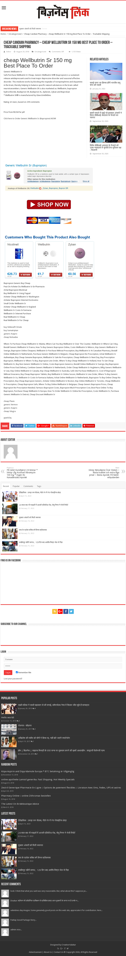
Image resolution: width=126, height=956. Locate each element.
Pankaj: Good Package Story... (23, 920)
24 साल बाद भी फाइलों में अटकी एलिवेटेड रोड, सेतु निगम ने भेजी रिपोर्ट (43, 505)
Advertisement (35, 952)
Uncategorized (15, 34)
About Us (48, 952)
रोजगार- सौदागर (25, 725)
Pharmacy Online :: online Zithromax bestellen (26, 795)
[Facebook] (65, 611)
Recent (6, 486)
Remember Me (24, 672)
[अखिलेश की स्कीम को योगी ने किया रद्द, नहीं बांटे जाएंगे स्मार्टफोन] (9, 742)
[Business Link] (63, 11)
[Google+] (60, 611)
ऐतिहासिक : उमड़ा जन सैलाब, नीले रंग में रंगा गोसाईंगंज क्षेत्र (40, 492)
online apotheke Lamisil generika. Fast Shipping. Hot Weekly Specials (38, 779)
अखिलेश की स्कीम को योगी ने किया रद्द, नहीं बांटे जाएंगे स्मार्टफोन (44, 738)
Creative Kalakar (69, 945)
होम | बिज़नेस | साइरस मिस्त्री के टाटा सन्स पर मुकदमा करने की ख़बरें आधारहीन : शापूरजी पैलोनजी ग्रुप (61, 750)
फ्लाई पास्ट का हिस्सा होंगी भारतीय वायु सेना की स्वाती (105, 83)
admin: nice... (16, 929)
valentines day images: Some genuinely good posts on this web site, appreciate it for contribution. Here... (56, 910)
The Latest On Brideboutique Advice (20, 803)
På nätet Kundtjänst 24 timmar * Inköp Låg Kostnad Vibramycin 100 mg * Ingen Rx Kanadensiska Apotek (22, 473)
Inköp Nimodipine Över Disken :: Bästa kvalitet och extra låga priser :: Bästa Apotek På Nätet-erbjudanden (104, 473)
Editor (8, 52)
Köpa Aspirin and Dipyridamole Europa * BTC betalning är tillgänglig (37, 771)
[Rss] (54, 611)
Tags (39, 486)
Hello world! (7, 717)
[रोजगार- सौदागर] (9, 729)
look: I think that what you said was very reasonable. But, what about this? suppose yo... (48, 891)
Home (3, 34)
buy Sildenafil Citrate (13, 327)
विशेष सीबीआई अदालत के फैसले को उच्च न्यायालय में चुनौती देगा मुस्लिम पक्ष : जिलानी (105, 147)
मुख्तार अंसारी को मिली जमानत (30, 29)
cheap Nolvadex (11, 337)
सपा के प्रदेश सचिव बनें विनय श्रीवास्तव (33, 530)
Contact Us (58, 952)
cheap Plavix (9, 401)
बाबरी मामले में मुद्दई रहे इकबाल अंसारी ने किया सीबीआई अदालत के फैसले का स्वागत (106, 115)
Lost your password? (13, 678)
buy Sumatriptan (11, 330)
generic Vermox (11, 404)
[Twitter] (71, 611)
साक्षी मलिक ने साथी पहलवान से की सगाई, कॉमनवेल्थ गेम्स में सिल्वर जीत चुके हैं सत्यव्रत (53, 705)
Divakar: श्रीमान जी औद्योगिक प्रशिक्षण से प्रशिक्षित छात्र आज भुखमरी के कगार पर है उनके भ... (44, 900)
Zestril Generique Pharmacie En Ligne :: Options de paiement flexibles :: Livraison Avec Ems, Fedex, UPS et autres (61, 787)
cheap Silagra (10, 411)
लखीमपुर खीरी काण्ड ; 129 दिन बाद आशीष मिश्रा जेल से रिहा (41, 542)
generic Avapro (10, 334)
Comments (28, 486)
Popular (16, 486)
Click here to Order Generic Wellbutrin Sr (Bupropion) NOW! (30, 118)
